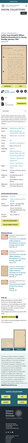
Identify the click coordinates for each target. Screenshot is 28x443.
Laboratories (13, 160)
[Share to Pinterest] (21, 91)
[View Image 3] (20, 339)
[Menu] (26, 5)
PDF (6, 98)
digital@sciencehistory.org (9, 385)
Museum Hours (14, 1)
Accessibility (8, 441)
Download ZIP (21, 103)
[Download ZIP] (2, 104)
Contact (5, 402)
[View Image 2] (7, 343)
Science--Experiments (16, 163)
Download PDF (21, 98)
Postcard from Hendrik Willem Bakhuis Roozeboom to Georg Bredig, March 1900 (17, 242)
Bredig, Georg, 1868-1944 (17, 128)
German (12, 148)
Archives (12, 196)
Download (7, 86)
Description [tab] (5, 111)
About (6, 396)
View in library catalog (10, 224)
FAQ (22, 396)
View (20, 86)
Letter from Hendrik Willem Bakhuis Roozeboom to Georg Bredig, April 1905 (17, 271)
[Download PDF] (2, 98)
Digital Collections (13, 9)
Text (11, 140)
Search (23, 13)
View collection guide (10, 220)
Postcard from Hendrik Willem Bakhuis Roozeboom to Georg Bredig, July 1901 (17, 257)
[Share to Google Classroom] (25, 91)
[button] (17, 317)
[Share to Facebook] (17, 91)
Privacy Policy (8, 439)
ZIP (6, 103)
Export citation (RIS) (9, 317)
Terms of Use (8, 440)
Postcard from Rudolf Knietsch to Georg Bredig (17, 286)
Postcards (12, 237)
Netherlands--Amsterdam (17, 136)
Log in (22, 402)
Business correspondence (9, 33)
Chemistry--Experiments (17, 158)
